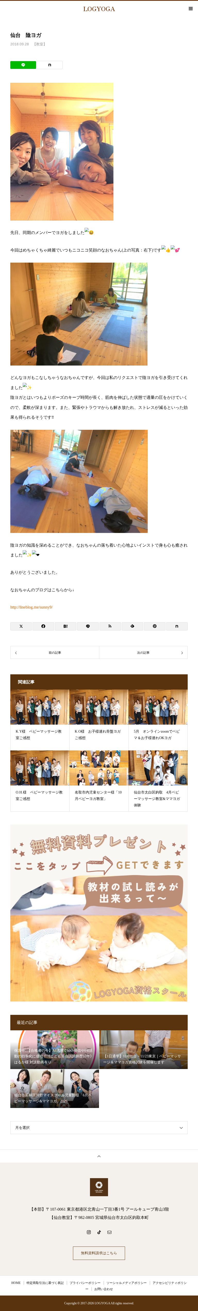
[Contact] (109, 1232)
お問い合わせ (103, 1289)
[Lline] (23, 65)
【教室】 (39, 44)
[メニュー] (190, 8)
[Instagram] (88, 1232)
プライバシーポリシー (85, 1283)
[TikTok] (99, 1232)
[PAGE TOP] (99, 1156)
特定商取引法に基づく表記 (45, 1283)
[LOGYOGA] (99, 1187)
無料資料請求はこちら (99, 1253)
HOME (16, 1283)
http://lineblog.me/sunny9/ (31, 607)
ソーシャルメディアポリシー (126, 1283)
